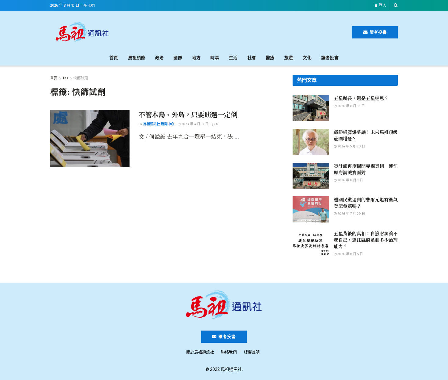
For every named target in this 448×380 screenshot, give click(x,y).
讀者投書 (377, 32)
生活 (233, 57)
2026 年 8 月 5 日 (349, 254)
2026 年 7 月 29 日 (350, 214)
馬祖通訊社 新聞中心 (158, 124)
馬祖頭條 (136, 57)
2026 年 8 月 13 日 (350, 106)
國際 (177, 57)
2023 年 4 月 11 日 (194, 124)
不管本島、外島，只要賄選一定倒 (188, 114)
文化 (307, 57)
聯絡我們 (229, 352)
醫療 (270, 57)
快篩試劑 (80, 78)
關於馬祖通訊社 (200, 352)
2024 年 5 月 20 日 (350, 146)
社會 (251, 57)
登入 (382, 5)
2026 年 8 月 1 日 (349, 180)
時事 (214, 57)
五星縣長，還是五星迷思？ (361, 98)
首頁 (113, 57)
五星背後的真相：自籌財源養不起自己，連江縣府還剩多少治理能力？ (366, 239)
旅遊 (288, 57)
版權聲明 (252, 352)
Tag (65, 78)
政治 (159, 57)
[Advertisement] (234, 31)
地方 (196, 57)
